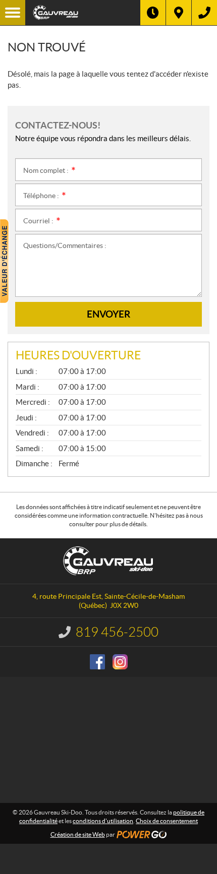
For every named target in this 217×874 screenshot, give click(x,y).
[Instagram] (120, 661)
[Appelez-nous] (204, 12)
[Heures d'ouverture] (153, 12)
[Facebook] (97, 661)
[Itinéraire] (178, 12)
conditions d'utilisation (103, 821)
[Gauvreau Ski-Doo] (82, 12)
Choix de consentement (167, 821)
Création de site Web (77, 834)
